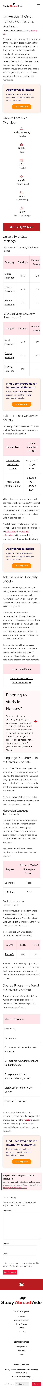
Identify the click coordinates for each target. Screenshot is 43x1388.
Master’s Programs (14, 1019)
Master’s (10, 892)
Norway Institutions (17, 31)
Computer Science (21, 1320)
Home (5, 31)
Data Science (21, 1324)
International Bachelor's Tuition (13, 464)
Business (21, 1316)
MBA (21, 1354)
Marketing (21, 1332)
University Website (21, 227)
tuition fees (10, 531)
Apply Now (23, 107)
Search (36, 1384)
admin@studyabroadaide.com (15, 1188)
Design (21, 1328)
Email (5, 1253)
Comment (7, 1211)
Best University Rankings (21, 1377)
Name (6, 1244)
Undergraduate (21, 1347)
